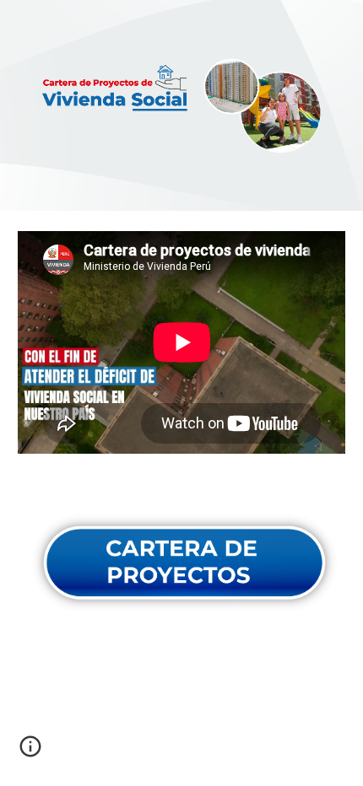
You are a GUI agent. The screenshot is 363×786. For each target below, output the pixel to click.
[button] (30, 752)
